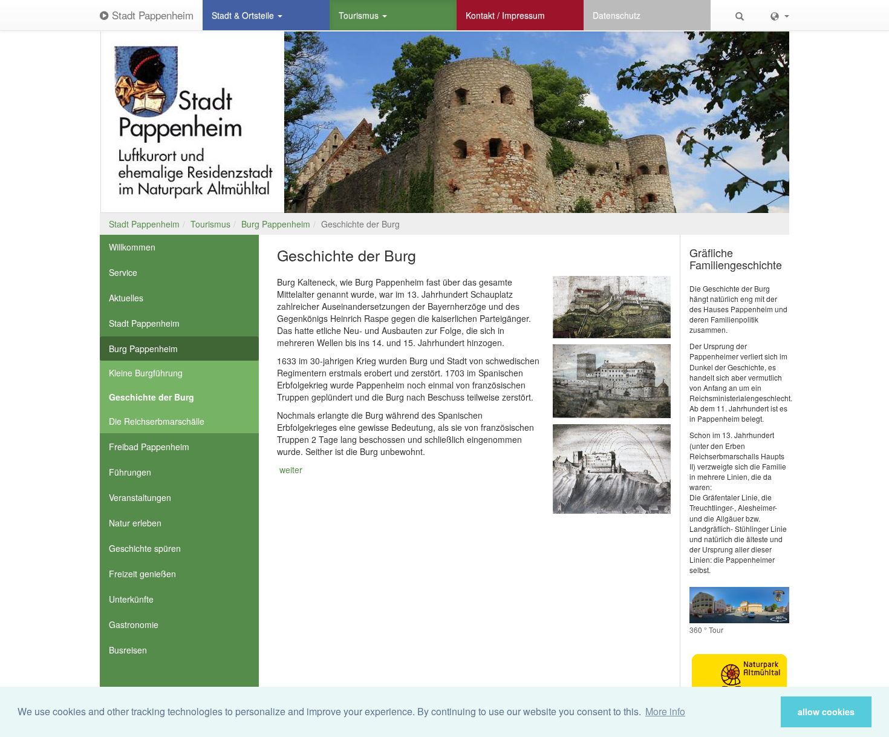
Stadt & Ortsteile (244, 15)
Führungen (130, 472)
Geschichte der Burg (151, 397)
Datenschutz (616, 15)
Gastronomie (133, 624)
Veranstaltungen (140, 497)
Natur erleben (135, 523)
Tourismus (360, 15)
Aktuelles (126, 298)
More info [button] (665, 711)
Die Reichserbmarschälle (156, 421)
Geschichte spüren (145, 548)
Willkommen (132, 247)
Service (123, 272)
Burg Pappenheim (275, 224)
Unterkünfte (131, 599)
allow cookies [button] (826, 712)
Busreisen (128, 650)
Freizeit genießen (142, 574)
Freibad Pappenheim (149, 447)
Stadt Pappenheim (151, 14)
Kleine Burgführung (146, 373)
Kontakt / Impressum (505, 15)
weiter (290, 469)
